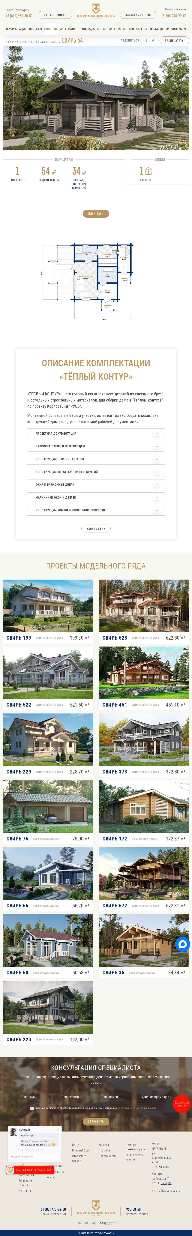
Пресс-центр (159, 29)
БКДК (75, 1145)
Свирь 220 (19, 1040)
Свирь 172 (115, 839)
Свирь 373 (115, 772)
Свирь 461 (115, 705)
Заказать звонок (138, 15)
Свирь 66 (17, 906)
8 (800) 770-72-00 (53, 1209)
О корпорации (16, 29)
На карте (164, 1166)
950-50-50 (133, 1209)
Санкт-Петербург (16, 10)
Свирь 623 (115, 638)
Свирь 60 (17, 973)
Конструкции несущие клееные (60, 459)
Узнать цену (96, 529)
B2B (131, 29)
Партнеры (105, 1150)
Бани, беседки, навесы (44, 42)
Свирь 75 (17, 839)
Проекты (35, 29)
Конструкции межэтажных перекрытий (67, 472)
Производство (89, 29)
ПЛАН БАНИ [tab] (96, 214)
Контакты (178, 29)
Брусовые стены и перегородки (60, 446)
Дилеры (104, 1145)
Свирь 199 (19, 638)
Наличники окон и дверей (56, 497)
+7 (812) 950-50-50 (19, 16)
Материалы (67, 29)
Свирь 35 (113, 973)
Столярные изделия (79, 1158)
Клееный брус (81, 1150)
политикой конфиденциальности (138, 1107)
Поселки (50, 29)
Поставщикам (107, 1156)
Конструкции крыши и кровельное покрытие (71, 510)
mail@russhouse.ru (168, 1190)
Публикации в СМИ (27, 1163)
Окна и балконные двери (55, 484)
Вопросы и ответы (25, 1183)
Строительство (115, 29)
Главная (8, 42)
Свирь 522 (19, 705)
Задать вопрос (55, 15)
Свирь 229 (19, 772)
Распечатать (174, 41)
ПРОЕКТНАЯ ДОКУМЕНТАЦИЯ (56, 433)
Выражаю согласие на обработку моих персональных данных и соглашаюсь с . (96, 1107)
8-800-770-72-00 (174, 16)
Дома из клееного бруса (135, 1147)
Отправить (96, 1121)
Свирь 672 (115, 906)
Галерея (142, 29)
